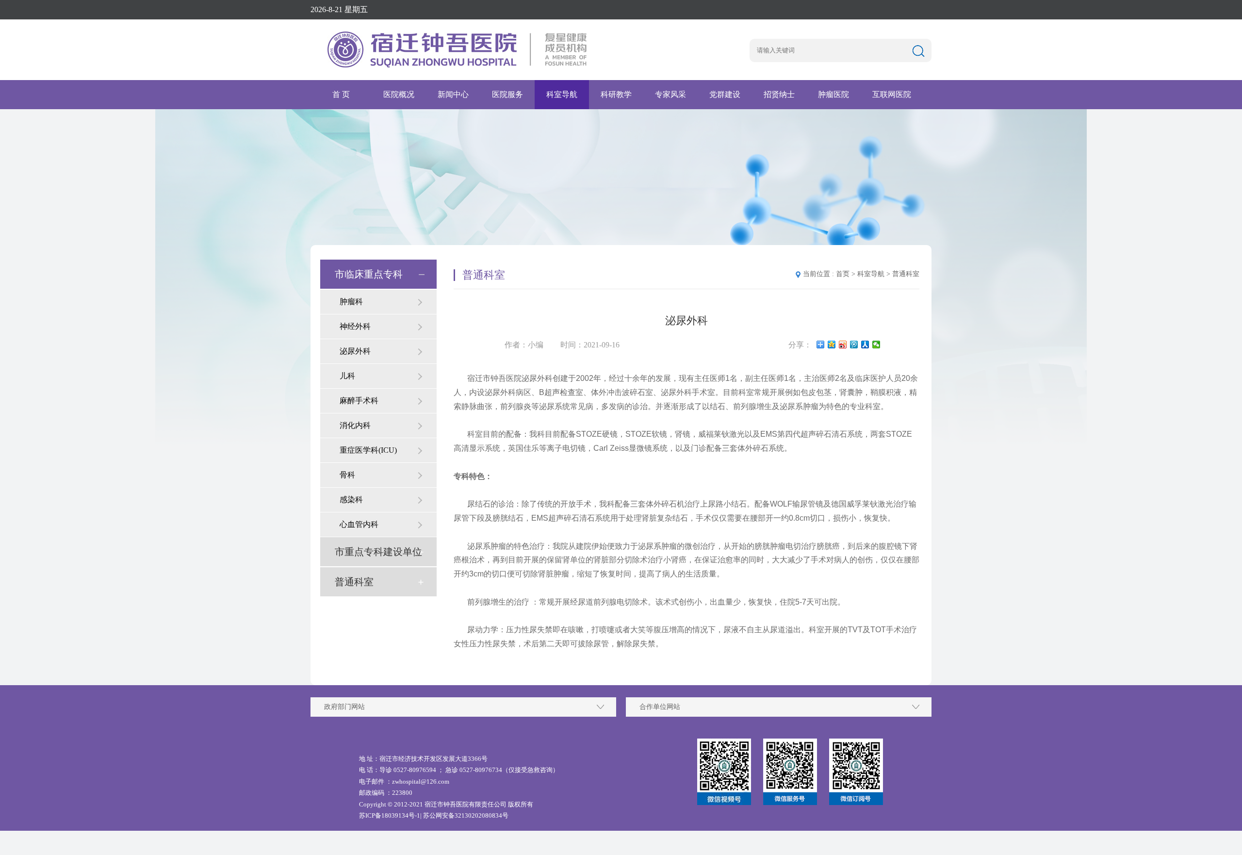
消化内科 (355, 425)
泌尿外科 (355, 351)
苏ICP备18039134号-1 (389, 815)
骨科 (347, 475)
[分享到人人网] (865, 344)
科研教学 (616, 94)
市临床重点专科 (369, 274)
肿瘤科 (351, 301)
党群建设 (724, 94)
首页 (843, 274)
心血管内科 (359, 524)
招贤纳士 (779, 94)
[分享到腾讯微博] (854, 344)
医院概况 (398, 94)
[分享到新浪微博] (843, 344)
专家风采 (670, 94)
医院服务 (507, 94)
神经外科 (355, 326)
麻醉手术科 (359, 400)
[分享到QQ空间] (832, 344)
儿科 (347, 376)
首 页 (341, 94)
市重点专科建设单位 (378, 551)
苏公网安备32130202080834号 (465, 815)
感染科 (351, 499)
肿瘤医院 (833, 94)
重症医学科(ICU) (368, 450)
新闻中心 (453, 94)
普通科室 (354, 581)
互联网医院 (891, 94)
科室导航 (561, 94)
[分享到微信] (876, 344)
